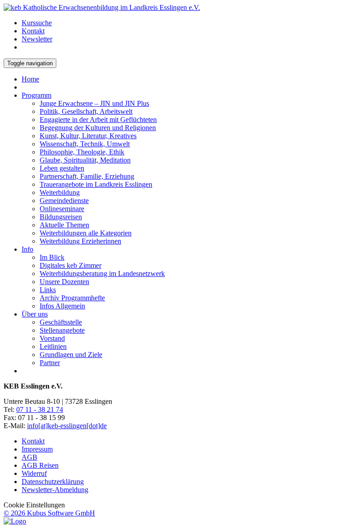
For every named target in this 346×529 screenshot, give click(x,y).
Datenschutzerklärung (53, 481)
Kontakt (33, 441)
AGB (29, 457)
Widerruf (34, 473)
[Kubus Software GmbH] (15, 521)
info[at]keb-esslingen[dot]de (67, 426)
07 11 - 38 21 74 (39, 409)
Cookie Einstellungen (34, 505)
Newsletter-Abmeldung (55, 489)
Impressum (37, 449)
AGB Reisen (40, 465)
